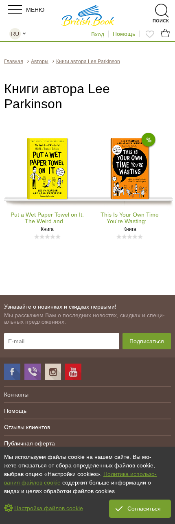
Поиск (147, 11)
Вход (97, 34)
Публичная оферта (29, 443)
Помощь (124, 34)
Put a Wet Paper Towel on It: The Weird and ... (47, 217)
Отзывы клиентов (27, 427)
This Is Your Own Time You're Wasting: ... (130, 217)
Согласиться (144, 508)
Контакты (16, 394)
